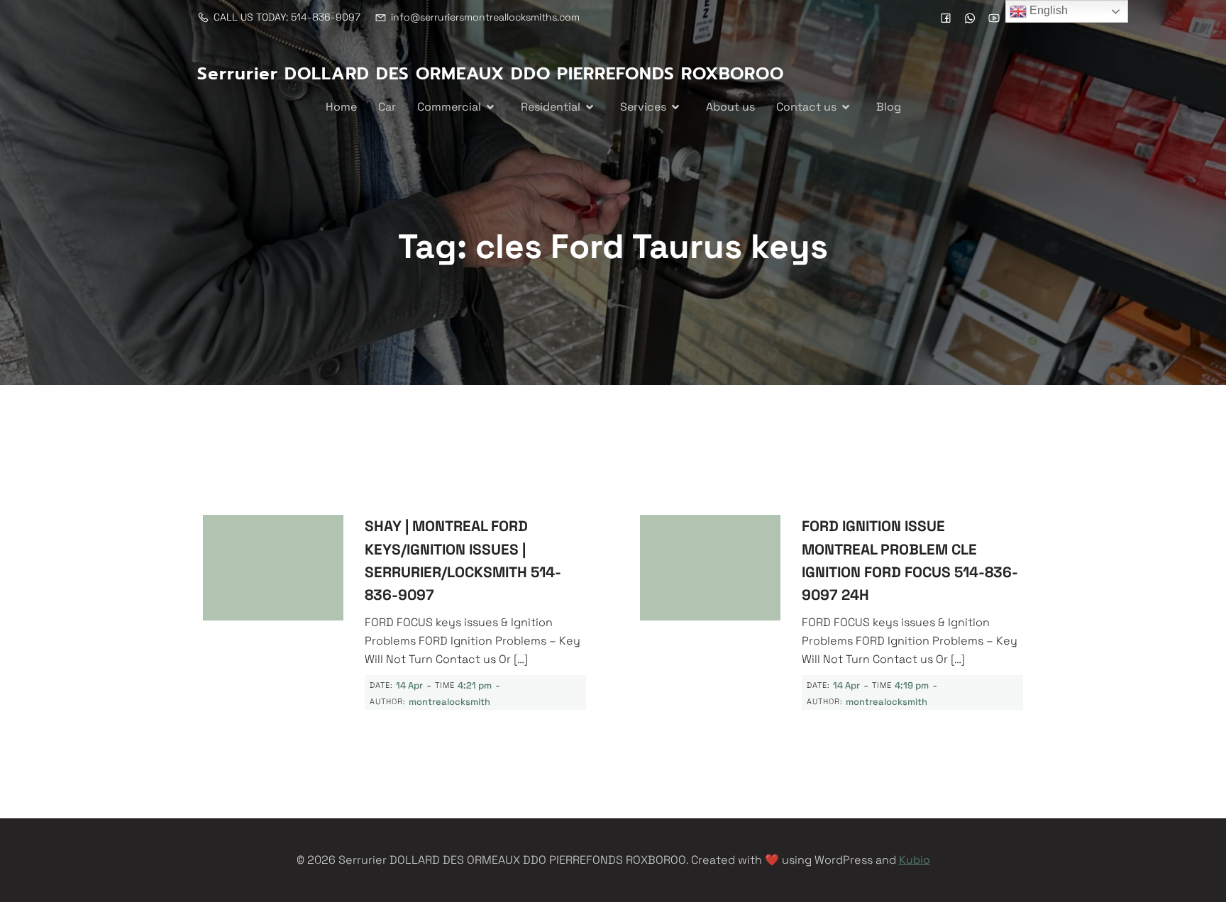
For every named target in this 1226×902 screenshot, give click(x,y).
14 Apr (409, 685)
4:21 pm (475, 685)
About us (730, 106)
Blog (888, 106)
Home (341, 106)
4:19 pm (912, 685)
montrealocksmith (449, 702)
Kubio (914, 859)
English (1047, 10)
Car (387, 106)
